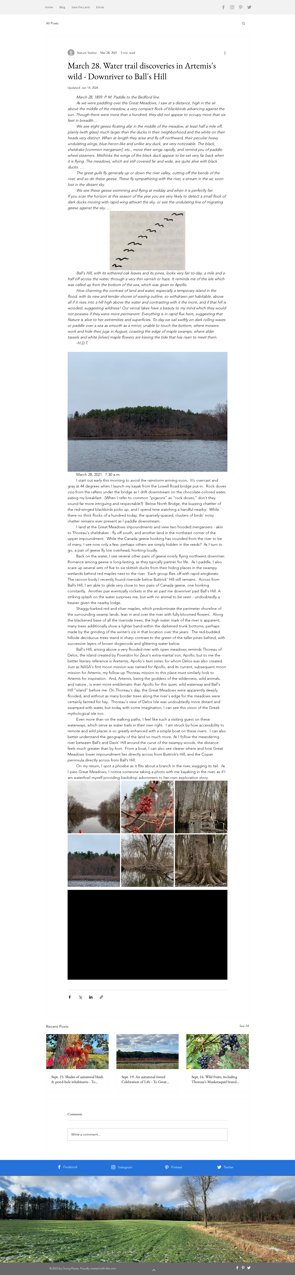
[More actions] (224, 52)
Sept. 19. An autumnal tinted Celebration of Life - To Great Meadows (144, 1079)
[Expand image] (94, 807)
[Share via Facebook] (70, 997)
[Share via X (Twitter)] (80, 997)
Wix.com (111, 1268)
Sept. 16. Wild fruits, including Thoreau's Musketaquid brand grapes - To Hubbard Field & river (217, 1079)
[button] (243, 23)
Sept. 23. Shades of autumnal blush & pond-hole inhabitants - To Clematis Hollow (77, 1079)
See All (244, 1026)
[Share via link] (101, 997)
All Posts (52, 23)
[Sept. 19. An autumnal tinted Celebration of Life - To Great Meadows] (147, 1051)
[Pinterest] (240, 7)
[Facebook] (223, 7)
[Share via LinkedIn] (91, 997)
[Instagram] (232, 7)
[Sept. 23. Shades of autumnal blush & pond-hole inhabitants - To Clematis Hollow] (77, 1051)
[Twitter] (249, 7)
